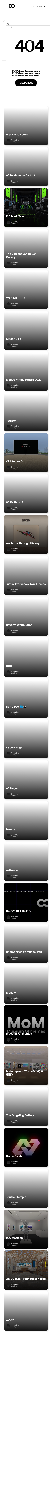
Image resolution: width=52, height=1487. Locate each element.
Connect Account (38, 6)
